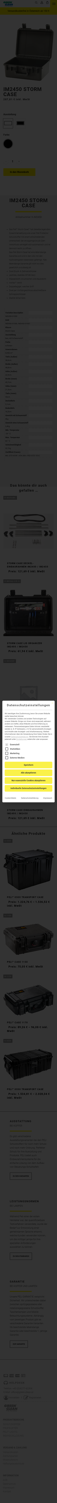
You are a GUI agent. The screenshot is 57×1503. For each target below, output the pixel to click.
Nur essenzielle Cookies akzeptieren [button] (28, 780)
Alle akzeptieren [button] (28, 773)
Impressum (47, 798)
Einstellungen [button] (21, 739)
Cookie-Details (10, 798)
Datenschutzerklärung (19, 737)
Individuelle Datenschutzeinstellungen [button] (28, 788)
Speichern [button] (28, 765)
